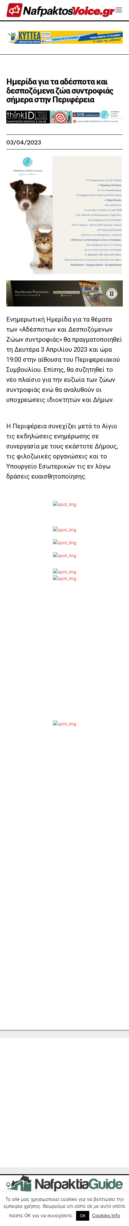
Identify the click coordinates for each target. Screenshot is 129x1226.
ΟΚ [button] (82, 1215)
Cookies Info (106, 1215)
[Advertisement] (64, 655)
